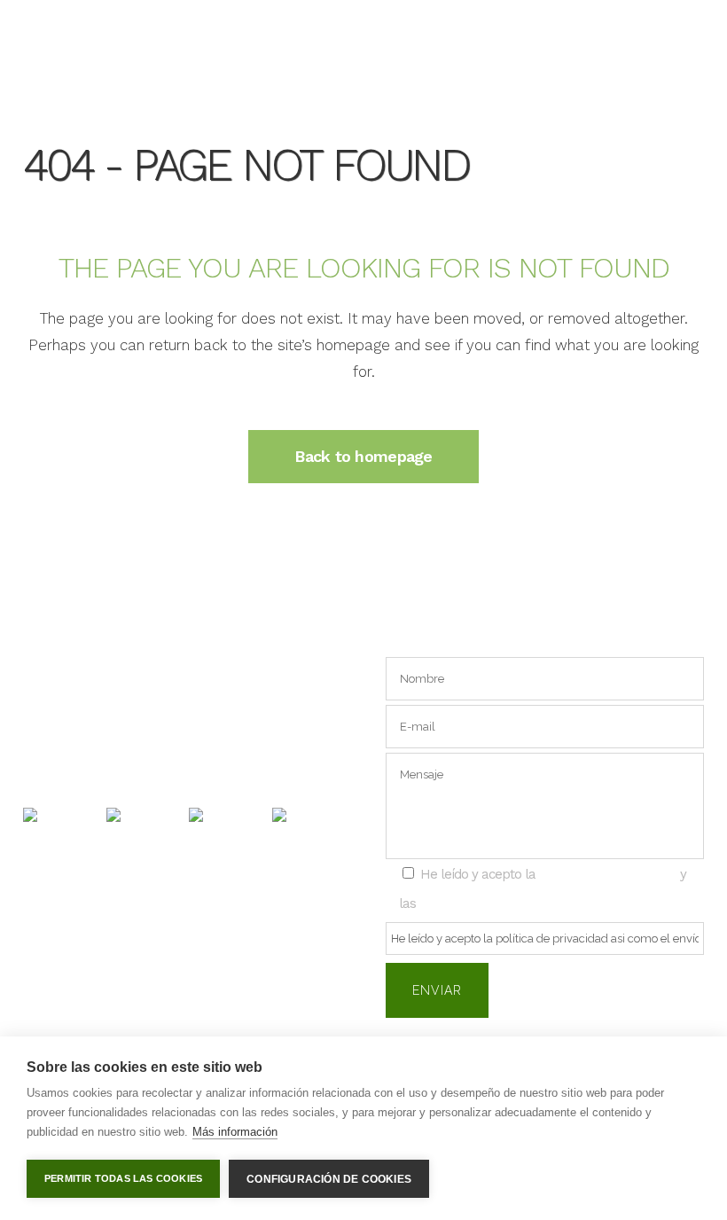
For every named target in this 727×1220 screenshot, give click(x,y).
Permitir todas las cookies (123, 1178)
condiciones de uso (480, 903)
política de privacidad (607, 873)
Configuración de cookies (328, 1179)
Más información (235, 1131)
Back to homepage (363, 456)
